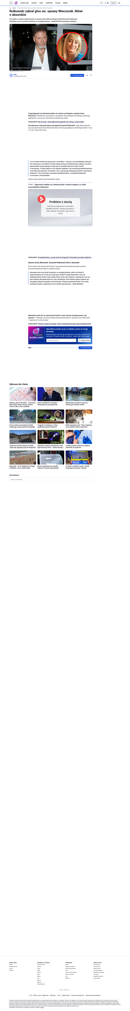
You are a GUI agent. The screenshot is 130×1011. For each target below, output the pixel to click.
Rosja (38, 970)
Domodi (11, 964)
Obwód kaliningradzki (70, 968)
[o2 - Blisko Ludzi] (17, 3)
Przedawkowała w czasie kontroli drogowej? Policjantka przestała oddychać (64, 257)
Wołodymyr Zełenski (98, 976)
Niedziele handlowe (70, 966)
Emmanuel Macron (98, 970)
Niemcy (39, 980)
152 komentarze (78, 75)
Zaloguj (113, 3)
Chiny (66, 970)
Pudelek (11, 970)
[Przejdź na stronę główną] (11, 4)
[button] (106, 3)
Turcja (38, 968)
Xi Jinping (95, 974)
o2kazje (34, 3)
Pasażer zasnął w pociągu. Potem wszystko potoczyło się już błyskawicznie (64, 324)
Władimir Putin (97, 968)
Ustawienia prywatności (93, 995)
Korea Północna (41, 964)
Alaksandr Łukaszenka (98, 972)
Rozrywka (49, 3)
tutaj (42, 1007)
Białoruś (39, 982)
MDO (15, 74)
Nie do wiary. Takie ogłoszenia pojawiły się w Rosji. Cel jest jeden (61, 122)
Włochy (39, 972)
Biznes (65, 3)
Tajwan (39, 976)
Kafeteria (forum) (13, 966)
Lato (66, 976)
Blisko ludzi (25, 3)
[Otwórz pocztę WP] (101, 3)
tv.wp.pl (11, 968)
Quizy (41, 3)
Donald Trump (96, 966)
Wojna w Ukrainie (69, 974)
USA (38, 978)
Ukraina (39, 966)
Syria (38, 974)
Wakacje (67, 978)
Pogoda (57, 3)
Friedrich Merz (96, 978)
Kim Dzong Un (96, 964)
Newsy (67, 964)
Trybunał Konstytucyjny (71, 972)
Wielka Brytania (41, 984)
